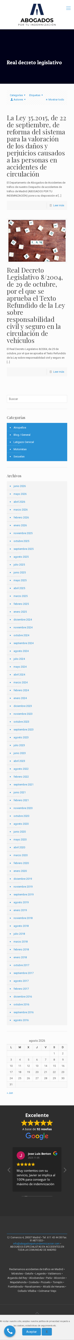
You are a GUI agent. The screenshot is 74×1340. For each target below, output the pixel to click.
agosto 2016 (21, 1020)
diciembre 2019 (23, 878)
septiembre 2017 (24, 973)
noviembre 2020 (23, 808)
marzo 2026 (21, 509)
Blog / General (22, 434)
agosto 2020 (21, 823)
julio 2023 (19, 745)
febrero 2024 (21, 690)
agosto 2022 (21, 768)
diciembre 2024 (23, 619)
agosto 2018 (21, 925)
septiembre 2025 (24, 548)
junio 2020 (20, 831)
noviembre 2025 (23, 533)
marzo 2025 (21, 596)
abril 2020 (19, 847)
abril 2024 (19, 674)
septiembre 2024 (24, 643)
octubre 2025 (21, 541)
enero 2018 (20, 957)
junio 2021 (20, 792)
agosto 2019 (21, 902)
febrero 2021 (21, 800)
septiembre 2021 (24, 784)
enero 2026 (20, 525)
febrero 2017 (21, 988)
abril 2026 (19, 501)
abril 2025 (19, 588)
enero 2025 (20, 611)
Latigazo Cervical (24, 442)
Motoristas (20, 449)
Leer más (58, 205)
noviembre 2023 (23, 713)
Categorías (16, 95)
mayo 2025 (20, 580)
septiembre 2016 (24, 1012)
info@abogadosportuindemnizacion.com (36, 1243)
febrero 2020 (21, 863)
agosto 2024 (21, 651)
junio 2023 (20, 753)
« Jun (10, 1092)
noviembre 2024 (23, 627)
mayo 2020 (20, 839)
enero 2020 (20, 870)
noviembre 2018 (23, 918)
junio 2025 (20, 572)
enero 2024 (20, 698)
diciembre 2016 (23, 996)
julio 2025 (19, 564)
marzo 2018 (21, 941)
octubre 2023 (21, 721)
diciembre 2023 (23, 706)
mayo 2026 (20, 493)
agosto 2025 (21, 556)
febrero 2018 (21, 949)
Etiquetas (34, 95)
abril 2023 (19, 760)
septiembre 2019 (24, 894)
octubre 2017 (21, 965)
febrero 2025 (21, 603)
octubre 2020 (21, 815)
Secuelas (19, 456)
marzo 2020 (21, 855)
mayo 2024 (20, 666)
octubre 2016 (21, 1004)
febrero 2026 (21, 517)
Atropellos (20, 427)
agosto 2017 (21, 980)
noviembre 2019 (23, 886)
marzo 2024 (21, 682)
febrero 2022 (21, 776)
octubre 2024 (21, 635)
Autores (18, 99)
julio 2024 (19, 658)
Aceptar (31, 1331)
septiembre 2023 (24, 729)
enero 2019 (20, 910)
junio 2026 (20, 486)
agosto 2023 (21, 737)
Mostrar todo (56, 99)
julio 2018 (19, 933)
